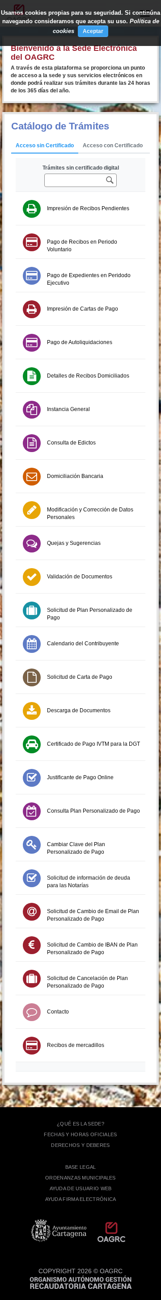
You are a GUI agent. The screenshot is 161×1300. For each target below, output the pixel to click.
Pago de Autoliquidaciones (79, 342)
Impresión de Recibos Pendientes (88, 208)
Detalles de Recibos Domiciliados (88, 376)
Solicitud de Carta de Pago (79, 677)
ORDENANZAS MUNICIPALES (80, 1177)
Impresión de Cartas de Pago (82, 309)
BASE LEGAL (80, 1167)
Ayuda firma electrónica (80, 1199)
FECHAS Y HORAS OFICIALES (80, 1134)
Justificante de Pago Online (80, 777)
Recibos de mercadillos (75, 1045)
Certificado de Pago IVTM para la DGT (93, 744)
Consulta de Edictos (71, 443)
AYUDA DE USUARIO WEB (81, 1188)
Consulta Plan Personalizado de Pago (93, 811)
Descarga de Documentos (78, 710)
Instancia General (68, 409)
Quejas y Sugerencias (74, 543)
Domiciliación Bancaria (75, 476)
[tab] (44, 146)
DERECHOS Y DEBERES (80, 1145)
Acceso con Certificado (113, 145)
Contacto (58, 1012)
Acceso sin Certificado (45, 145)
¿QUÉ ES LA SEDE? (80, 1123)
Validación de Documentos (79, 576)
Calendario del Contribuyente (83, 643)
